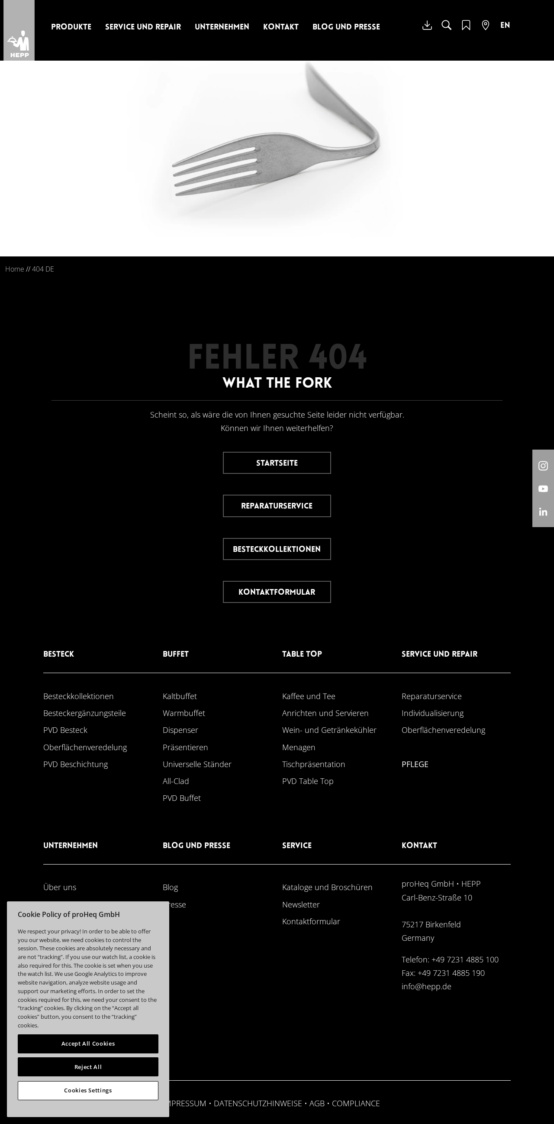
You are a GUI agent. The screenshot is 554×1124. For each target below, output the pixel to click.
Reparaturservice (276, 506)
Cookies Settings (88, 1090)
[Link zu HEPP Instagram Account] (543, 465)
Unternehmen (222, 27)
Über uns (59, 886)
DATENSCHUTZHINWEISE (258, 1103)
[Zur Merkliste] (466, 30)
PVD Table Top (308, 780)
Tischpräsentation (313, 763)
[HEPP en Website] (505, 32)
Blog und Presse (346, 27)
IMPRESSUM (184, 1103)
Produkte (71, 27)
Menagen (299, 747)
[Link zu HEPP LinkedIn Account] (543, 511)
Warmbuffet (184, 712)
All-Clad (176, 780)
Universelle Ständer (197, 763)
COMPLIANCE (356, 1103)
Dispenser (180, 729)
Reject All (88, 1067)
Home (14, 269)
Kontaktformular (276, 593)
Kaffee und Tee (308, 695)
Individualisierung (433, 712)
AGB (317, 1103)
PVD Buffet (182, 797)
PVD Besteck (65, 729)
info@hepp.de (426, 986)
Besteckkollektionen (277, 550)
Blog (170, 886)
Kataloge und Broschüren (327, 886)
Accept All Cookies (88, 1043)
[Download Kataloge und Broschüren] (427, 32)
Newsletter (301, 904)
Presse (174, 904)
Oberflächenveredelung (85, 747)
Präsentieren (185, 747)
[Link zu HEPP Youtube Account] (543, 488)
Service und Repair (143, 27)
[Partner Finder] (485, 30)
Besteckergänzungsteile (84, 712)
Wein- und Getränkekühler (329, 729)
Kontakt (281, 27)
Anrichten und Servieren (325, 712)
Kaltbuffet (180, 695)
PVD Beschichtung (75, 763)
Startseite (277, 464)
